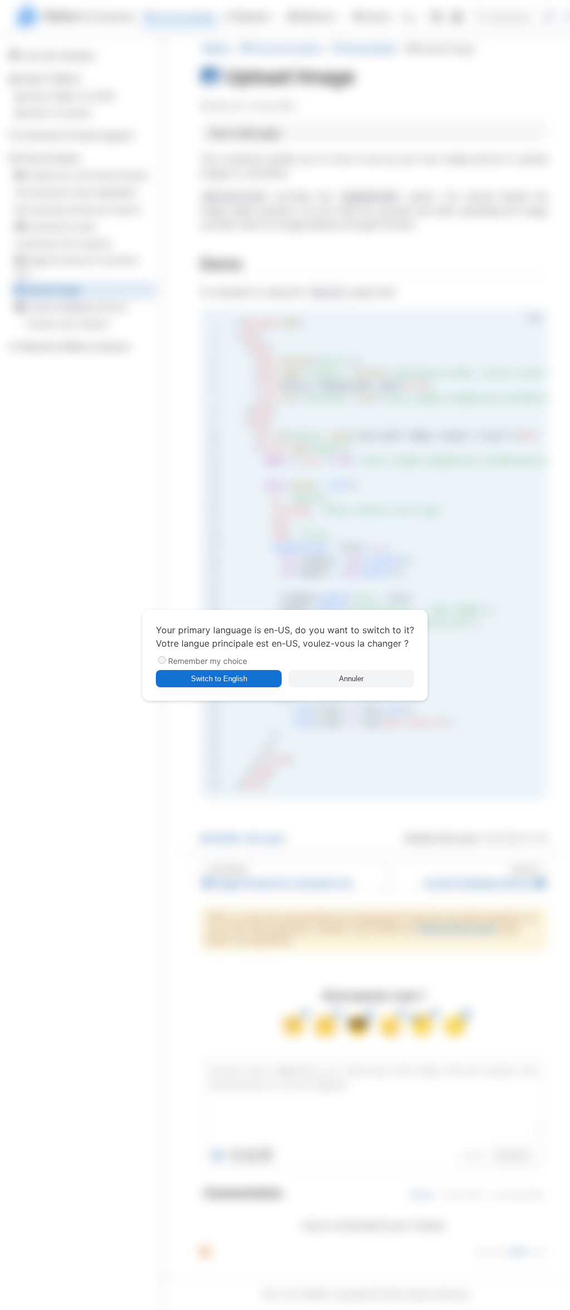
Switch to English (219, 678)
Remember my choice (207, 661)
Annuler (351, 678)
